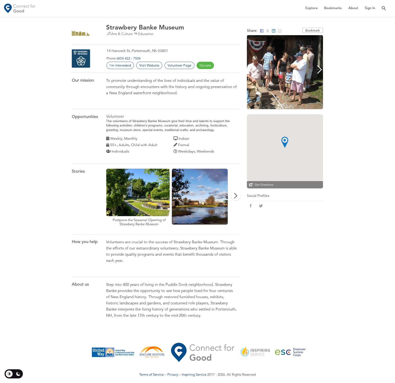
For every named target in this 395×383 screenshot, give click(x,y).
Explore (311, 8)
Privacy (172, 374)
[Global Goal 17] (81, 58)
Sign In (370, 8)
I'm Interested (120, 65)
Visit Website (149, 65)
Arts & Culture (122, 34)
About (353, 8)
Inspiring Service (194, 374)
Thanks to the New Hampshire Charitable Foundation (204, 198)
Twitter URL (261, 206)
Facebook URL (251, 206)
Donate (205, 65)
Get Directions (264, 185)
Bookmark (312, 30)
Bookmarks (333, 8)
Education (145, 34)
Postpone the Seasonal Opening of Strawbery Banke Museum (139, 198)
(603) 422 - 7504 (129, 58)
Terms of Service (151, 374)
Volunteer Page (179, 65)
